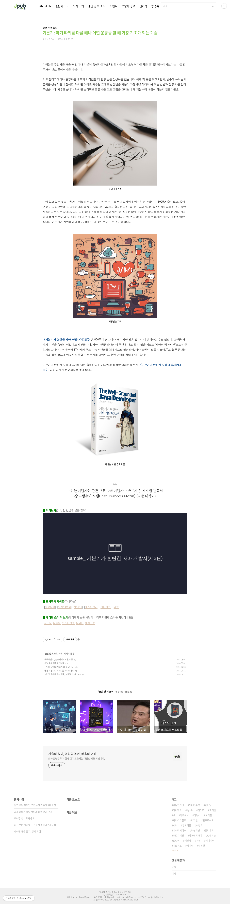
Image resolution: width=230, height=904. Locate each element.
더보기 (174, 850)
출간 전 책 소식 (96, 6)
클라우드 (209, 830)
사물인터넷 (178, 805)
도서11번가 (64, 607)
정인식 (176, 840)
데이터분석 (194, 805)
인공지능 (211, 835)
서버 (175, 825)
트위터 (80, 623)
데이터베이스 (179, 830)
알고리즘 (186, 825)
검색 (212, 6)
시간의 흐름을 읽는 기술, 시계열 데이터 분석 (62, 674)
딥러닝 (208, 805)
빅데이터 (210, 840)
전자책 (143, 6)
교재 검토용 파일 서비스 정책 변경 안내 (33, 811)
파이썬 (212, 810)
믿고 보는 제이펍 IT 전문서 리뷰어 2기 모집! (35, 824)
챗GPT (201, 810)
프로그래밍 (178, 835)
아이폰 (208, 815)
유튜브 (57, 623)
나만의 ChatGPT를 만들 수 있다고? (59, 666)
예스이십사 (91, 607)
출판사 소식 (62, 6)
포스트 (48, 623)
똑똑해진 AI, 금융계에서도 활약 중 (58, 659)
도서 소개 (78, 6)
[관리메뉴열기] (224, 5)
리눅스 (197, 815)
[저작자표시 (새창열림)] (78, 639)
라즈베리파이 (195, 835)
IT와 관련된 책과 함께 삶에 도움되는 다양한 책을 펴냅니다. (76, 758)
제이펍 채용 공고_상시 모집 (27, 831)
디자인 (194, 820)
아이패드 (177, 810)
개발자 (188, 840)
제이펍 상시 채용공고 (24, 818)
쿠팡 (116, 607)
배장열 (201, 845)
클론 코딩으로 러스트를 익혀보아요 (59, 670)
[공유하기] (54, 639)
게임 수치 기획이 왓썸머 (54, 663)
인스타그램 (68, 623)
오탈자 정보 (128, 6)
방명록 (155, 6)
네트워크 (177, 845)
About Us (45, 6)
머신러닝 (195, 830)
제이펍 (190, 845)
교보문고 (50, 607)
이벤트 (113, 6)
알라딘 (78, 607)
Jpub (190, 810)
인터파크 (106, 607)
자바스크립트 (179, 820)
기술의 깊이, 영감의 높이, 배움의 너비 (72, 754)
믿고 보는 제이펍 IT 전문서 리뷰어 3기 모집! (35, 805)
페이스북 (90, 623)
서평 (198, 840)
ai (174, 815)
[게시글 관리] (58, 639)
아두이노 (184, 815)
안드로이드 (208, 820)
